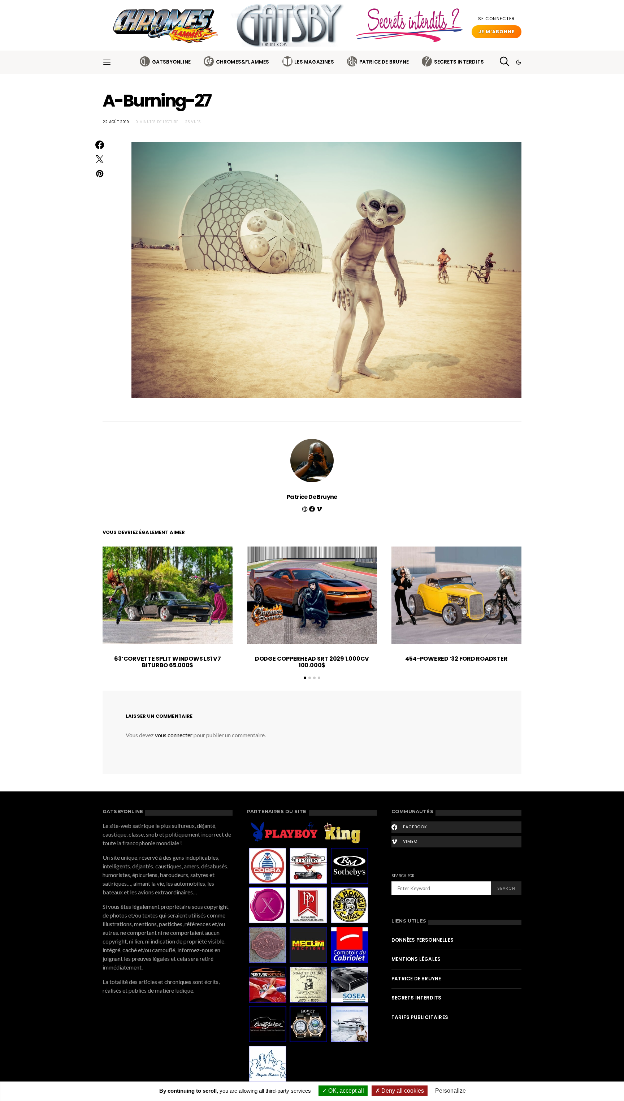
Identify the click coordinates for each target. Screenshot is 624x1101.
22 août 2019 (116, 122)
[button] (518, 62)
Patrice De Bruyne (384, 62)
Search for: (403, 875)
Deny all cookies (402, 1091)
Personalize (450, 1091)
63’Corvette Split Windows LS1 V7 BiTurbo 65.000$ (167, 662)
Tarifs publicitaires (419, 1017)
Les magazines (314, 62)
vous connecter (173, 734)
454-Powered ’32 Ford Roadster (456, 659)
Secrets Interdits (459, 62)
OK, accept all (345, 1091)
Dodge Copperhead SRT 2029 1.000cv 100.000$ (312, 662)
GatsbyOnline (171, 62)
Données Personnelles (422, 940)
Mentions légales (416, 959)
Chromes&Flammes (242, 62)
